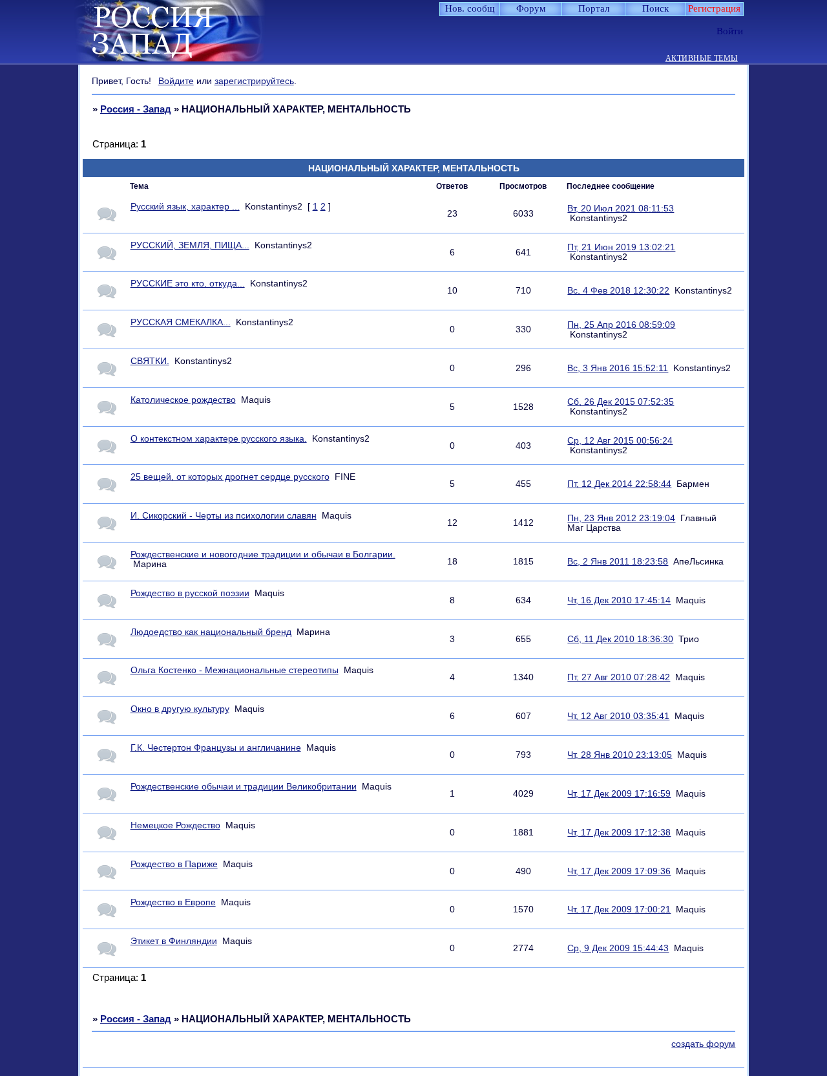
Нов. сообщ (470, 8)
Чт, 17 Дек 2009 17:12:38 (619, 832)
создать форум (703, 1044)
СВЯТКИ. (150, 361)
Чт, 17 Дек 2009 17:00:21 (619, 909)
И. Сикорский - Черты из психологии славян (224, 516)
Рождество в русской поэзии (190, 593)
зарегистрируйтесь (254, 81)
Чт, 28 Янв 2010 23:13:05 (619, 755)
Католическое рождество (183, 400)
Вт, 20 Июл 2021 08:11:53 (620, 208)
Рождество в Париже (174, 864)
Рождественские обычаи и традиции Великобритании (244, 786)
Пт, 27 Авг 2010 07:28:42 (618, 677)
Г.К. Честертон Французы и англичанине (216, 748)
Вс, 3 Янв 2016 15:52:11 (617, 368)
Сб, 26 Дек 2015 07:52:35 (620, 402)
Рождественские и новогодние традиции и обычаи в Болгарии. (263, 554)
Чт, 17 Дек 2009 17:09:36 (619, 871)
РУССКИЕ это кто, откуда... (188, 283)
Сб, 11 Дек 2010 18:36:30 (620, 639)
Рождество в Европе (173, 902)
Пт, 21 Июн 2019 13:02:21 (621, 247)
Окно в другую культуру (180, 709)
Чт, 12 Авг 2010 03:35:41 (618, 716)
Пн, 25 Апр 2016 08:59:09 (621, 325)
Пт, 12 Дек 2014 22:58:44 (619, 484)
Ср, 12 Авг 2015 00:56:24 (620, 441)
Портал (593, 8)
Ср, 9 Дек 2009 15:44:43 (618, 948)
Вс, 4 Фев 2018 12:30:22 (618, 291)
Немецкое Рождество (175, 825)
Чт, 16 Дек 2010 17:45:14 (619, 600)
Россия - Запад (135, 108)
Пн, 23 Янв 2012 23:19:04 (621, 518)
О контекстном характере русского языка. (219, 439)
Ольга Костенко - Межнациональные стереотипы (235, 670)
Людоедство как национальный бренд (211, 632)
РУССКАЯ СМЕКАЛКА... (181, 322)
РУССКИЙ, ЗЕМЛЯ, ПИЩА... (190, 245)
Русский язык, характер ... (185, 206)
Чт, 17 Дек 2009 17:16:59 (619, 794)
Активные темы (701, 58)
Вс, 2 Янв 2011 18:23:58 (617, 561)
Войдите (176, 81)
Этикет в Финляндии (174, 941)
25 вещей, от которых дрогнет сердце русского (230, 477)
